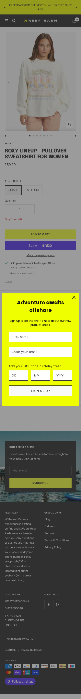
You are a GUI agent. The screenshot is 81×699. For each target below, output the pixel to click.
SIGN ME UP (40, 391)
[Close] (74, 297)
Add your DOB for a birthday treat (35, 366)
